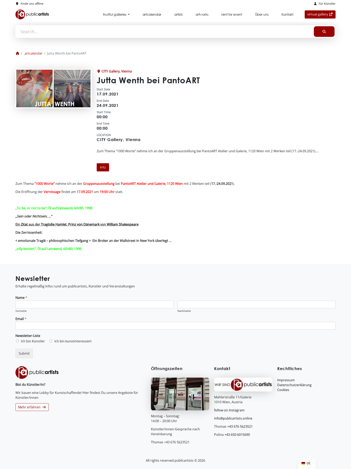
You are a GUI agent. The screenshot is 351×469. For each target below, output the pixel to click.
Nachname (184, 311)
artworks (202, 14)
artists (178, 14)
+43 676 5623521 (240, 426)
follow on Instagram (229, 410)
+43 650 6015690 (237, 434)
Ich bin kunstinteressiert (73, 341)
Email (20, 319)
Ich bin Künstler (33, 341)
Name (21, 298)
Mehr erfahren (30, 407)
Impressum (286, 380)
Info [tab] (103, 167)
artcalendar (152, 14)
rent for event (231, 14)
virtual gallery (321, 14)
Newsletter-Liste (27, 336)
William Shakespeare (123, 224)
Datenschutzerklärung (294, 385)
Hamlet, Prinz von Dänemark (77, 224)
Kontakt (287, 14)
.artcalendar (33, 53)
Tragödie (48, 224)
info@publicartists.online (233, 418)
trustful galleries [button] (115, 14)
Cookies (283, 390)
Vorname (21, 311)
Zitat (24, 224)
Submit (24, 353)
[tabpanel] (175, 216)
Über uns (262, 14)
